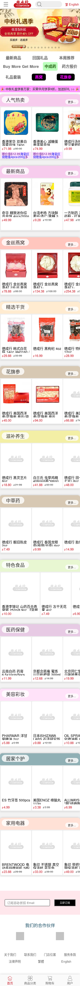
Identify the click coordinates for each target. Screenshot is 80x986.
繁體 (66, 4)
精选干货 (15, 306)
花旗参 (13, 371)
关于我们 (10, 954)
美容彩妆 (15, 694)
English (74, 4)
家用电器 (15, 822)
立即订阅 (65, 902)
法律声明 (15, 961)
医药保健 (15, 629)
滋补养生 (15, 436)
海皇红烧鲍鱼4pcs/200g (15, 155)
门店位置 (50, 954)
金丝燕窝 (15, 242)
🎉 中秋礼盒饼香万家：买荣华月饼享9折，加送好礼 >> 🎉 (40, 89)
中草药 (13, 500)
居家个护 (15, 758)
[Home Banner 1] (40, 30)
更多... (72, 102)
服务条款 (70, 954)
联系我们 (30, 954)
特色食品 (15, 564)
